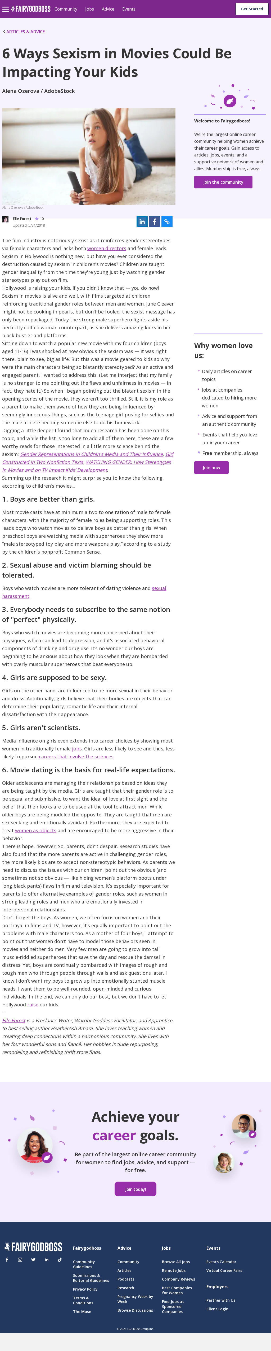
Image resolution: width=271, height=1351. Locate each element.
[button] (142, 221)
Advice (108, 9)
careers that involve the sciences (76, 756)
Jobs (89, 9)
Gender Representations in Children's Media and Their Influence (91, 454)
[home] (31, 12)
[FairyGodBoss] (33, 1247)
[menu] (6, 5)
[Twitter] (33, 1259)
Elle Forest (13, 1020)
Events (129, 9)
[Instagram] (20, 1259)
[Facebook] (7, 1259)
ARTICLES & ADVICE (25, 31)
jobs (77, 748)
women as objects (35, 830)
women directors (106, 248)
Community (66, 9)
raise (32, 1004)
